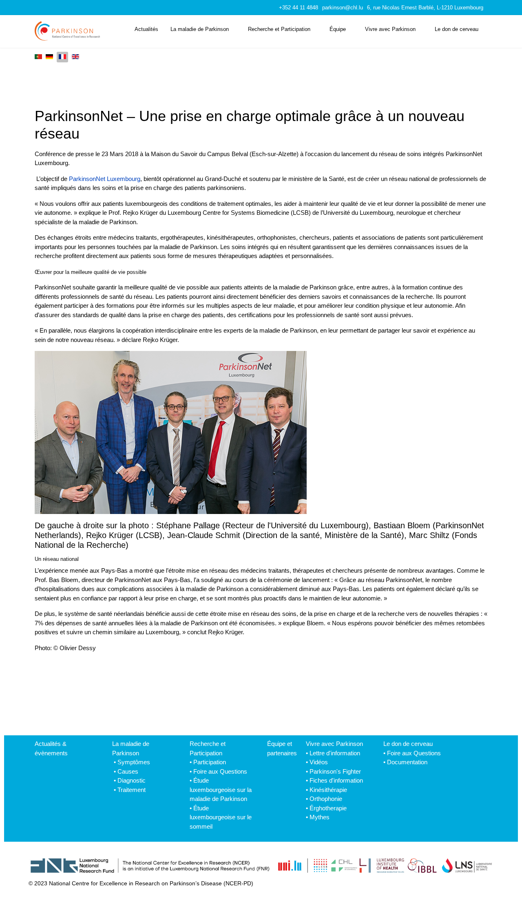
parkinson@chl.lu (342, 8)
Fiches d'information (336, 780)
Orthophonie (326, 798)
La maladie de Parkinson (199, 29)
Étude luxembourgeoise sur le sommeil (221, 817)
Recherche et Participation (279, 29)
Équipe (338, 29)
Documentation (407, 762)
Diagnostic (131, 780)
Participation (209, 762)
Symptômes (133, 762)
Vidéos (319, 762)
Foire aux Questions (220, 771)
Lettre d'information (335, 753)
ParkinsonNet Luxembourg (104, 178)
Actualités (146, 29)
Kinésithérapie (328, 789)
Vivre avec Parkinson (390, 29)
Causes (127, 771)
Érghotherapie (328, 808)
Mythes (320, 817)
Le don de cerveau (456, 29)
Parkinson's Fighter (335, 771)
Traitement (131, 789)
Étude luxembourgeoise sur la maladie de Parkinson (221, 789)
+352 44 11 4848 (298, 8)
